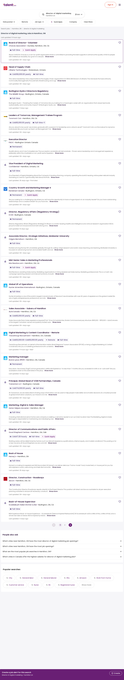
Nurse (36, 585)
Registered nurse (68, 585)
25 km (77, 14)
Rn (50, 585)
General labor (28, 578)
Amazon (82, 578)
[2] (70, 525)
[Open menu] (119, 4)
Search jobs (5, 28)
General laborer (50, 578)
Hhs (68, 578)
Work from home (103, 578)
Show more (49, 57)
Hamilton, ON (16, 28)
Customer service (16, 585)
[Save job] (120, 43)
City (10, 578)
